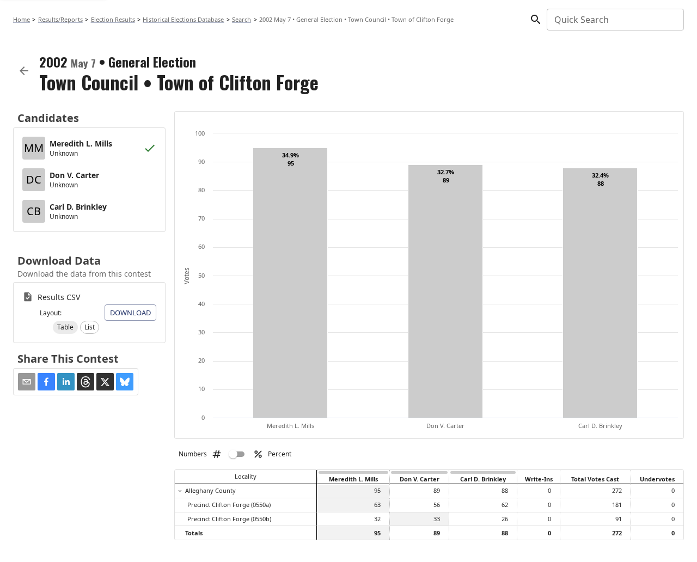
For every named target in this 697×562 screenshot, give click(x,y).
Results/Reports (60, 19)
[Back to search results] (24, 71)
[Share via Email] (26, 381)
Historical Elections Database (183, 19)
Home (21, 19)
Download (130, 312)
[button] (65, 327)
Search (241, 19)
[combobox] (614, 19)
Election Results (113, 19)
